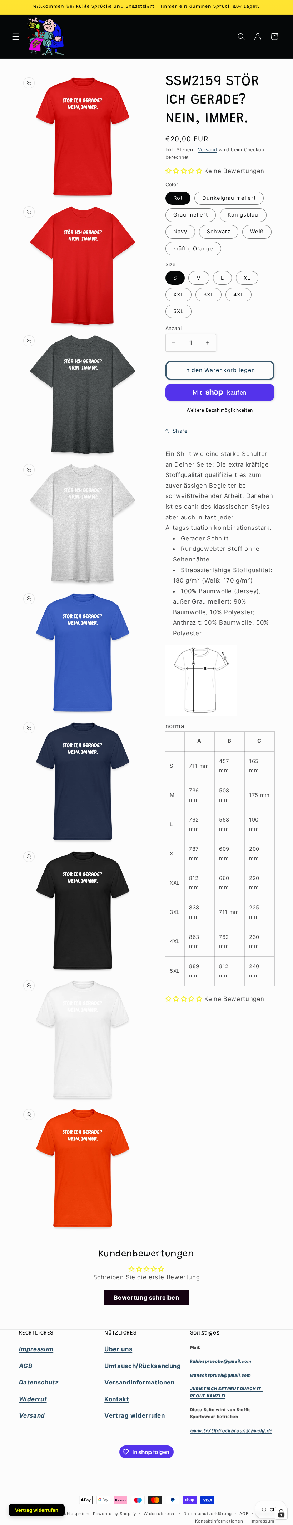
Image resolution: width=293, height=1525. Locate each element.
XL (247, 278)
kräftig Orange (193, 248)
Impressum (262, 1521)
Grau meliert (190, 215)
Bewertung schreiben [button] (146, 1297)
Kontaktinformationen (219, 1521)
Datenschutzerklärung (207, 1513)
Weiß (257, 231)
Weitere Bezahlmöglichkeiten (220, 410)
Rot (178, 198)
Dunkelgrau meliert (229, 198)
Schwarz (218, 231)
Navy (180, 231)
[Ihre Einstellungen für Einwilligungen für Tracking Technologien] (281, 1513)
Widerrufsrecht (160, 1513)
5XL (178, 311)
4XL (238, 294)
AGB (244, 1513)
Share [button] (180, 431)
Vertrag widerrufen (36, 1510)
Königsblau (243, 215)
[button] (16, 36)
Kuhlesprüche (76, 1513)
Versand (207, 149)
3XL (208, 294)
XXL (178, 294)
